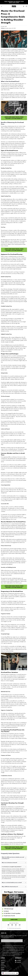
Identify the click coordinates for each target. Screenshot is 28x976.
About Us (3, 960)
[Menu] (1, 6)
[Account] (23, 6)
